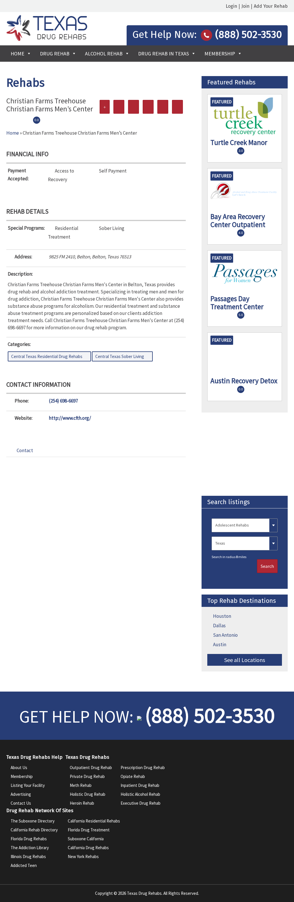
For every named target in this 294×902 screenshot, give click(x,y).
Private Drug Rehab (87, 776)
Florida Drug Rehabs (29, 838)
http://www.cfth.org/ (70, 418)
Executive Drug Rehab (140, 803)
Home (17, 53)
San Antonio (225, 635)
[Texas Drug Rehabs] (46, 39)
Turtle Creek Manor (238, 142)
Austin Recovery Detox (243, 380)
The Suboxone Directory (33, 821)
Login (231, 6)
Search (267, 566)
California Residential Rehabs (94, 821)
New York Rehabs (83, 856)
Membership (219, 53)
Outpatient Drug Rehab (91, 767)
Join (245, 6)
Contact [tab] (25, 450)
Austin (219, 644)
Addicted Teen (24, 865)
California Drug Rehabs (88, 847)
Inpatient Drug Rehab (140, 785)
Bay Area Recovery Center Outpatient (237, 220)
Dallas (219, 625)
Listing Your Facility (28, 785)
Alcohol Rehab (104, 53)
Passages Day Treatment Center (237, 302)
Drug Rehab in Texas (163, 53)
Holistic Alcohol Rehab (140, 794)
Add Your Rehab (271, 6)
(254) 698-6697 (63, 401)
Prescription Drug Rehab (143, 767)
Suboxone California (86, 838)
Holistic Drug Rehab (87, 794)
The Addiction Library (30, 847)
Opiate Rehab (133, 776)
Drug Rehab (54, 53)
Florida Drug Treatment (89, 830)
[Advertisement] (245, 454)
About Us (19, 767)
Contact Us (21, 803)
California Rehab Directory (34, 830)
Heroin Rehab (82, 803)
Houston (222, 616)
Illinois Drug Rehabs (28, 856)
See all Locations (244, 659)
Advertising (21, 794)
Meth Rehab (81, 785)
